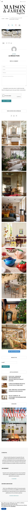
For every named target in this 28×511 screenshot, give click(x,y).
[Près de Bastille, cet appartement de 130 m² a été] (14, 209)
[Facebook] (24, 16)
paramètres (13, 506)
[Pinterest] (24, 18)
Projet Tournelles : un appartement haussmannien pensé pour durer (17, 397)
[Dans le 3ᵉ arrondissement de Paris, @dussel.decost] (14, 133)
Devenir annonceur (14, 495)
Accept (4, 508)
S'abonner (14, 478)
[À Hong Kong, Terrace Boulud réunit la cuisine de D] (14, 336)
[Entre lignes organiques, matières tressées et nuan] (14, 285)
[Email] (24, 19)
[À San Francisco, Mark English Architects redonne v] (14, 311)
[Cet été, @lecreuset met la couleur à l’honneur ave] (14, 260)
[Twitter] (12, 25)
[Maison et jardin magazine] (14, 9)
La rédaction (6, 19)
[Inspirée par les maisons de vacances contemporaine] (14, 184)
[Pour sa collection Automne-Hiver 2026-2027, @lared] (14, 235)
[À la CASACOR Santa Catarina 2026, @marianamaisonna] (14, 158)
